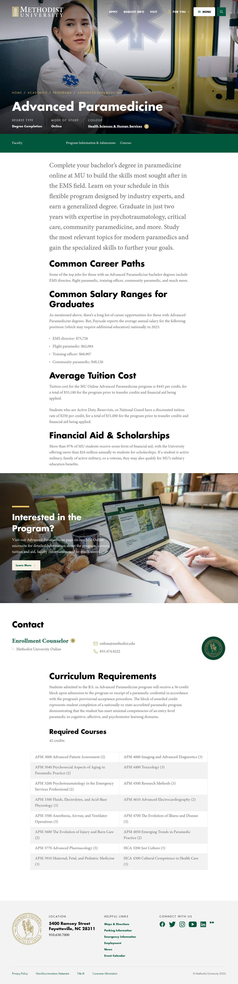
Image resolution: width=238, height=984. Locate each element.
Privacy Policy (20, 973)
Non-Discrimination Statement (52, 973)
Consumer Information (105, 973)
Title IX (80, 973)
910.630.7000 (59, 935)
